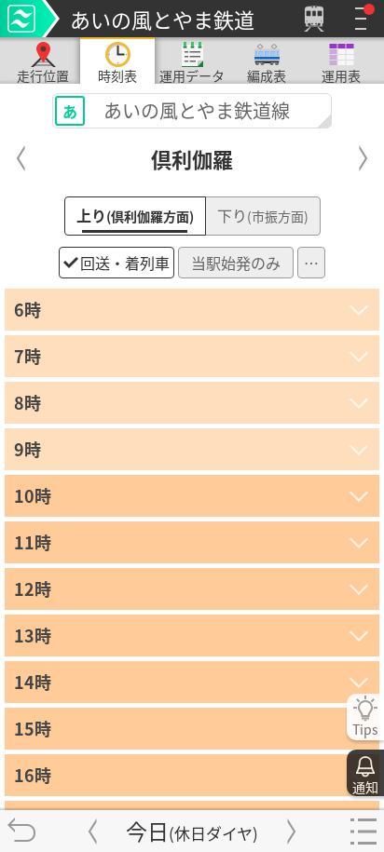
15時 (32, 728)
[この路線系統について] (30, 18)
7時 (27, 356)
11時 (32, 542)
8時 (27, 402)
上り (135, 215)
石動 (363, 158)
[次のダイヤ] (292, 831)
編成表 (266, 75)
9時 (27, 449)
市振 (21, 158)
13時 (32, 635)
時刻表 (117, 75)
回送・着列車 (125, 262)
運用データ (192, 75)
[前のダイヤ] (91, 831)
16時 (32, 775)
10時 (32, 495)
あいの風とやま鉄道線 (176, 110)
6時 (27, 309)
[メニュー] (360, 18)
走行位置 (43, 75)
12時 (32, 588)
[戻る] (21, 831)
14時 (32, 681)
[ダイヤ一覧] (363, 831)
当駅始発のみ (236, 262)
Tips (365, 729)
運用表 (341, 75)
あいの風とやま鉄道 (162, 19)
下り (263, 215)
